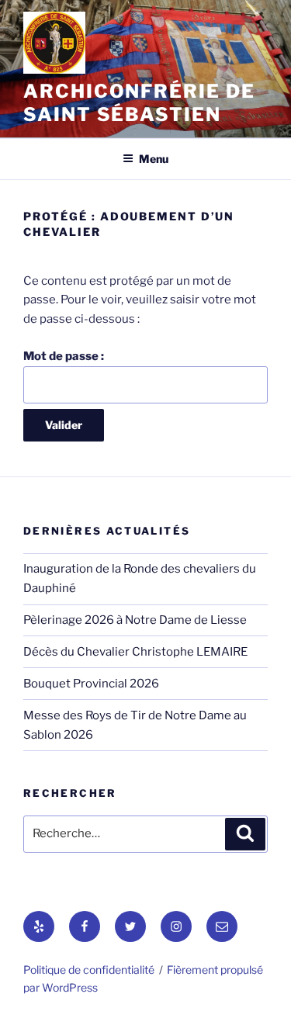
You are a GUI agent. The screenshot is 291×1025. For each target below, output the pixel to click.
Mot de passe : (63, 356)
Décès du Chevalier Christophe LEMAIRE (135, 652)
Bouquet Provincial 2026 (91, 684)
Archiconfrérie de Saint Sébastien (139, 103)
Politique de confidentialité (88, 969)
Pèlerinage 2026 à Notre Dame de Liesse (135, 620)
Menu (153, 158)
